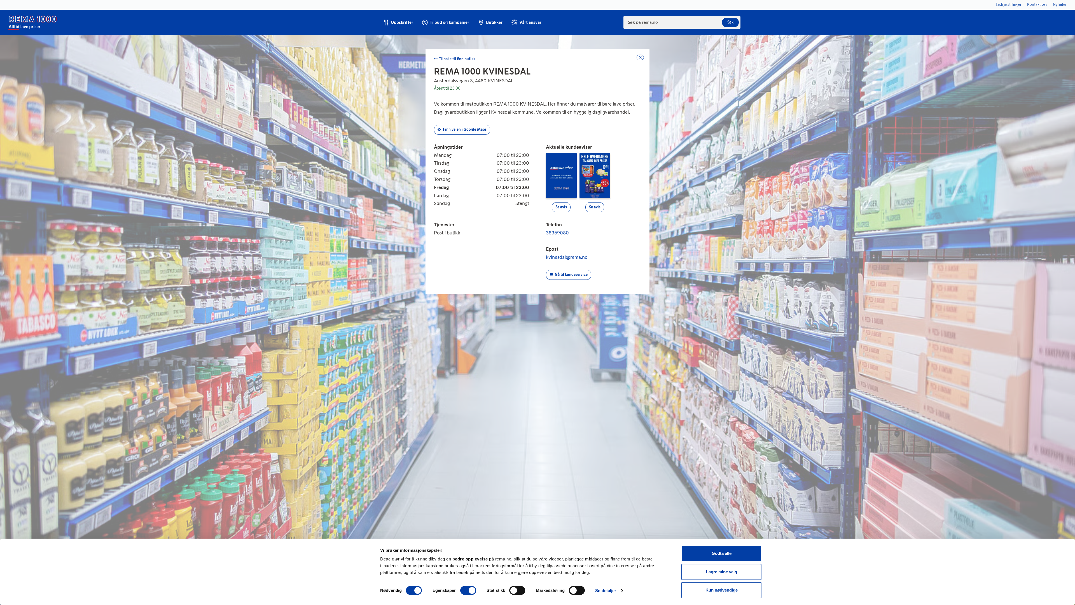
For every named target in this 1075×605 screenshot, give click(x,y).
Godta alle (722, 553)
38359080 (557, 233)
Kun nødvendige (721, 590)
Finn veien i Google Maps (465, 129)
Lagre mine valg (721, 571)
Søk (730, 22)
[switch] (468, 590)
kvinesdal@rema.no (567, 257)
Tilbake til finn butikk (457, 59)
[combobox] (682, 22)
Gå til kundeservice (571, 274)
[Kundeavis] (561, 175)
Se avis (561, 207)
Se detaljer (605, 590)
